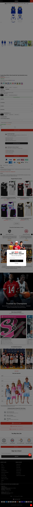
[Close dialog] (25, 242)
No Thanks (16, 263)
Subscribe (16, 260)
